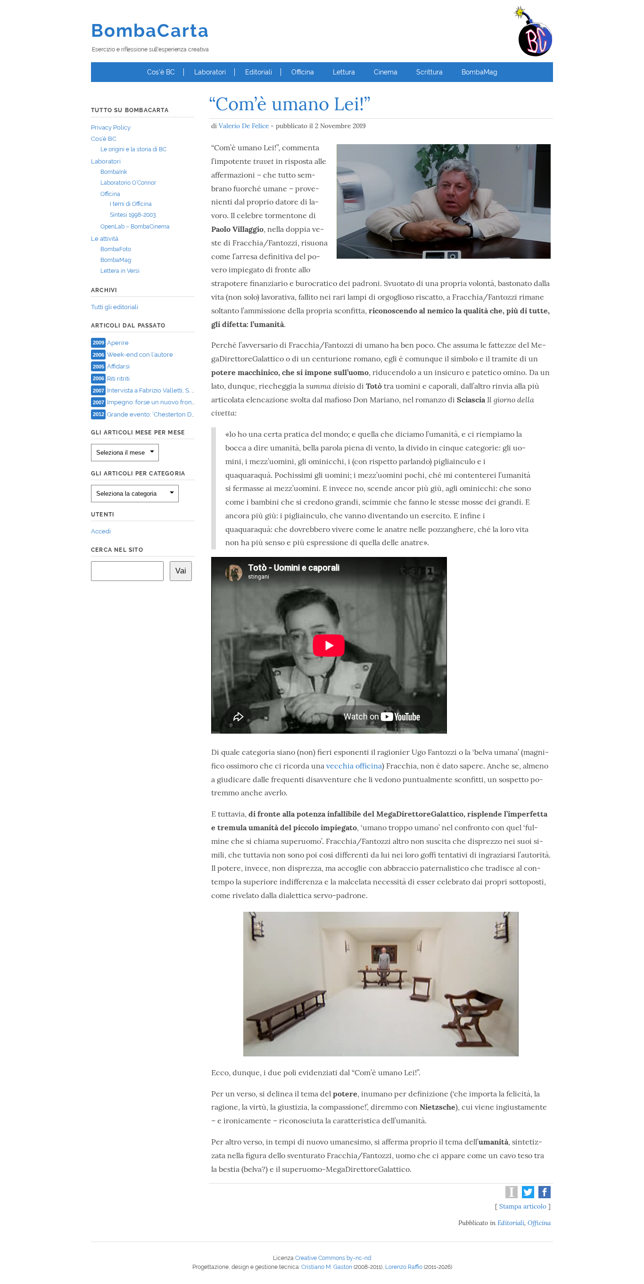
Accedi (101, 531)
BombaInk (113, 172)
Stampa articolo (522, 1206)
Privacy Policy (111, 127)
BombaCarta (150, 30)
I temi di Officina (131, 204)
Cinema (385, 72)
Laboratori (210, 72)
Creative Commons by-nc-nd (333, 1258)
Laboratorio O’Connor (128, 183)
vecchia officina (354, 765)
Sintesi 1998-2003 (133, 215)
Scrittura (429, 72)
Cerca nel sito (117, 550)
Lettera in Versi (120, 271)
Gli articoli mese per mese (138, 432)
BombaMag (479, 72)
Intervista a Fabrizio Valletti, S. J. (151, 390)
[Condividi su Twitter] (527, 1196)
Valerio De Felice (244, 126)
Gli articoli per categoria (138, 473)
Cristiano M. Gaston (326, 1267)
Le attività (104, 238)
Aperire (118, 342)
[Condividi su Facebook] (543, 1196)
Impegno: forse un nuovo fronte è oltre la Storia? (176, 402)
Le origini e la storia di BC (133, 149)
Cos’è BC (161, 72)
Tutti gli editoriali (114, 307)
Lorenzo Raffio (403, 1267)
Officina (302, 72)
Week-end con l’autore (140, 354)
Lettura (344, 72)
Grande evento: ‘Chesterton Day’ (153, 413)
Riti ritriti (118, 378)
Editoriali (258, 72)
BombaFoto (115, 249)
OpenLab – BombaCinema (135, 226)
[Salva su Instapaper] (510, 1196)
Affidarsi (118, 366)
